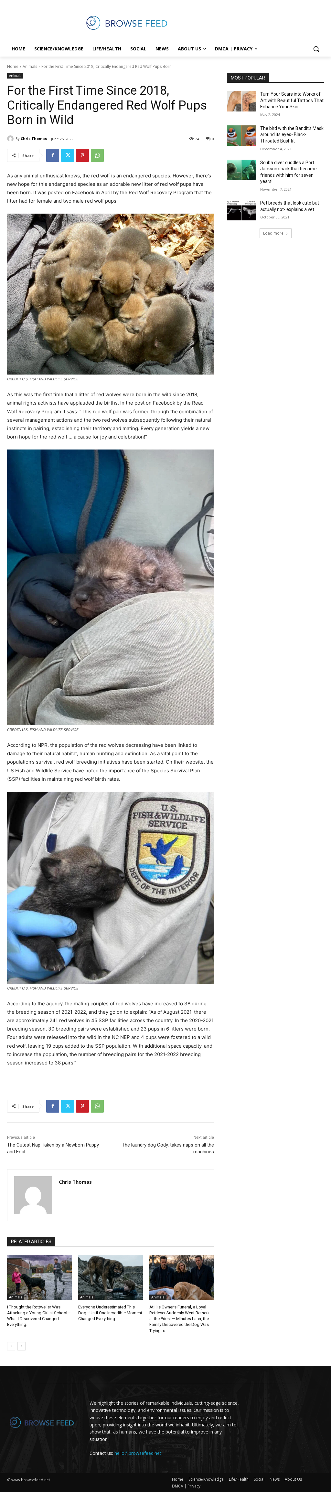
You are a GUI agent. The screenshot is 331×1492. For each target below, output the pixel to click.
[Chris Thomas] (11, 138)
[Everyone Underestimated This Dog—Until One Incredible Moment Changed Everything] (110, 1277)
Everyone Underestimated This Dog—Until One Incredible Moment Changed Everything (110, 1313)
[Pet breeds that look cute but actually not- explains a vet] (241, 210)
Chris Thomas (34, 138)
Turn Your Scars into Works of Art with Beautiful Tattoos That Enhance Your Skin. (292, 100)
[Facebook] (52, 155)
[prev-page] (11, 1346)
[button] (316, 49)
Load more (273, 233)
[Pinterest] (82, 155)
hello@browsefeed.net (137, 1453)
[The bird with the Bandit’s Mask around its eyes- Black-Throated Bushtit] (241, 135)
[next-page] (21, 1346)
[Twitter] (67, 155)
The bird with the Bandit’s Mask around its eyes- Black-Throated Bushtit (292, 134)
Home (12, 66)
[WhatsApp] (97, 155)
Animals (30, 66)
